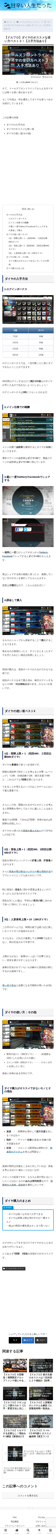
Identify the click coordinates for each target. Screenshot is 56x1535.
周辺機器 (15, 1521)
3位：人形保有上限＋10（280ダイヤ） (26, 253)
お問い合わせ (41, 1526)
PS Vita (41, 1517)
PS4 (15, 1517)
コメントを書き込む (28, 1495)
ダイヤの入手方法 (14, 215)
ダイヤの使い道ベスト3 (16, 234)
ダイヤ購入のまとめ (15, 268)
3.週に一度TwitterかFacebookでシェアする (28, 226)
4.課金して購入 (15, 230)
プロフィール (41, 1521)
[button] (41, 1340)
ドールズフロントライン (15, 1269)
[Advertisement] (28, 174)
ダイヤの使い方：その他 (17, 257)
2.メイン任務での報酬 (18, 222)
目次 (24, 209)
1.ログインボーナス (17, 218)
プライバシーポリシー (15, 1526)
